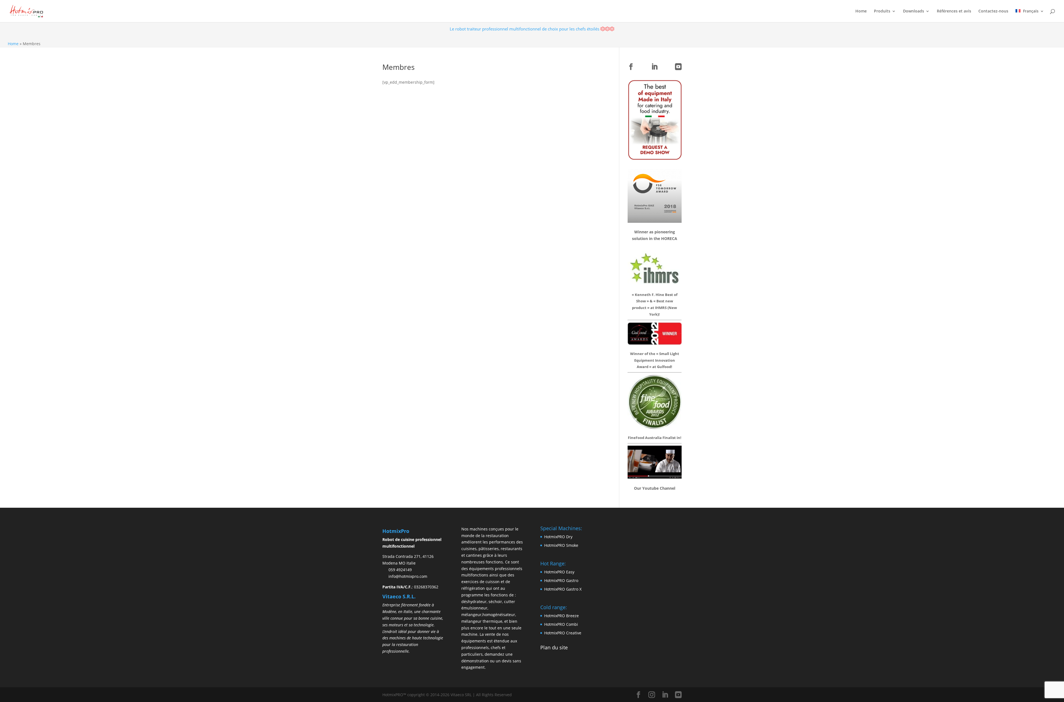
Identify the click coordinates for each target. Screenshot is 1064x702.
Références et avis (954, 11)
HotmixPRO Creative (562, 632)
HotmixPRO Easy (559, 572)
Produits (882, 11)
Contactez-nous (993, 11)
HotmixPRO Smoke (561, 545)
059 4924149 (400, 569)
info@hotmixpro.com (407, 576)
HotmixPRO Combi (561, 624)
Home (861, 11)
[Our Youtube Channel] (655, 477)
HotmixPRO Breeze (561, 615)
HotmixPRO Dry (558, 536)
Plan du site (554, 647)
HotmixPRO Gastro (561, 580)
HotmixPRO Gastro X (563, 589)
